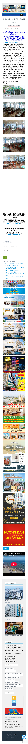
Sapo (11, 739)
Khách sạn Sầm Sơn (11, 732)
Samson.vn (9, 28)
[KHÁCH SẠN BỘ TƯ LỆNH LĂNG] (14, 482)
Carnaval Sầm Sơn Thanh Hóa (11, 682)
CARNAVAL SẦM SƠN (9, 679)
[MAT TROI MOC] (14, 314)
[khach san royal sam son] (19, 7)
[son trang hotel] (16, 11)
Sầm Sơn (18, 58)
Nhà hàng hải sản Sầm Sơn (14, 25)
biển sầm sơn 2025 (9, 668)
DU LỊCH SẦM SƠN (13, 224)
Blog (18, 28)
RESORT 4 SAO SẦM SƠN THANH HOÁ (13, 635)
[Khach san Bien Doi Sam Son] (14, 330)
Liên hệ (16, 737)
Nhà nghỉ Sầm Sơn (11, 734)
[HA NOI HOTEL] (8, 7)
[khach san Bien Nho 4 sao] (14, 301)
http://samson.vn (14, 235)
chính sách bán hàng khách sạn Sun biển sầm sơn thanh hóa (13, 685)
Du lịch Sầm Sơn (10, 737)
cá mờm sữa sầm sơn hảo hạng (12, 677)
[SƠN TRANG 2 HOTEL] (14, 508)
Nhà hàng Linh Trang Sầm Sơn (12, 42)
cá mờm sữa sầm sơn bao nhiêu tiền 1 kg (13, 674)
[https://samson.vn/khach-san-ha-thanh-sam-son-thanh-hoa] (14, 431)
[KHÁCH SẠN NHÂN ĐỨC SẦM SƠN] (14, 382)
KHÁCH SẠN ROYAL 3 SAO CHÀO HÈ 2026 (14, 618)
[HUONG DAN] (14, 535)
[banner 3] (5, 11)
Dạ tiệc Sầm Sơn (8, 688)
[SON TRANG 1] (14, 407)
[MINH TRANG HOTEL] (14, 456)
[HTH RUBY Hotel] (14, 364)
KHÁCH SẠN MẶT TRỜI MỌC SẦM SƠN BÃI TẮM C (13, 600)
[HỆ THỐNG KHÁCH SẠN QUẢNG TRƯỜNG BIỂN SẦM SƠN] (14, 283)
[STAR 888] (14, 347)
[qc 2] (14, 290)
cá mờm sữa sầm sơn (10, 671)
